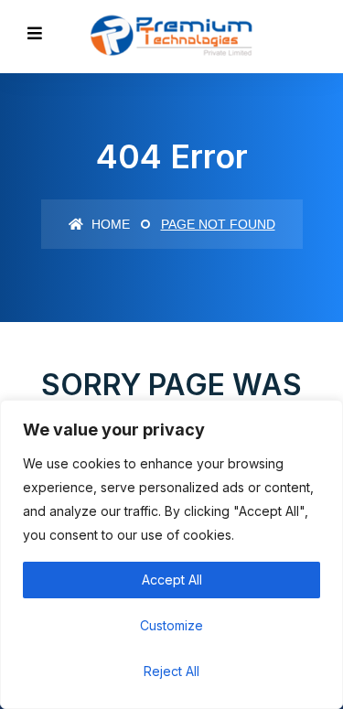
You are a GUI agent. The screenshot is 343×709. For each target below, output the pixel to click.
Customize (171, 625)
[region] (171, 554)
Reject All (171, 671)
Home (109, 224)
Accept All (172, 579)
